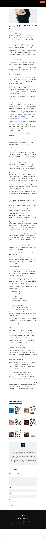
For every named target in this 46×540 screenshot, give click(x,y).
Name (10, 487)
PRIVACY (18, 521)
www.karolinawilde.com (25, 463)
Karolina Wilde (14, 28)
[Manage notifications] (2, 537)
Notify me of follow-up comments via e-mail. (22, 502)
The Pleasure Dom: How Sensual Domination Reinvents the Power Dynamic (33, 422)
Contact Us (25, 518)
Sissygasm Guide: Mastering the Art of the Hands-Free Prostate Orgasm (33, 410)
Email (10, 493)
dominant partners (14, 118)
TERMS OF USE (27, 521)
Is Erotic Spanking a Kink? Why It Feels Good (33, 434)
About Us (18, 518)
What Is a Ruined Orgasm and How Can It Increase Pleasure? (18, 422)
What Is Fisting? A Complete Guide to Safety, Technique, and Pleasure (18, 410)
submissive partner (26, 116)
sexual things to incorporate (29, 244)
